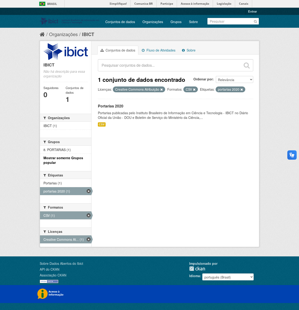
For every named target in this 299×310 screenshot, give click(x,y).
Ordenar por (203, 79)
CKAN (197, 268)
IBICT (88, 34)
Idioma (194, 275)
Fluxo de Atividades (160, 50)
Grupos (176, 21)
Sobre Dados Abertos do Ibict (61, 263)
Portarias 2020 (110, 106)
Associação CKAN (53, 275)
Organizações (152, 21)
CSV (102, 124)
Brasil (52, 4)
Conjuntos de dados (120, 21)
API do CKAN (49, 269)
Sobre (193, 21)
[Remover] (161, 89)
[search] (247, 65)
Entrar (252, 11)
